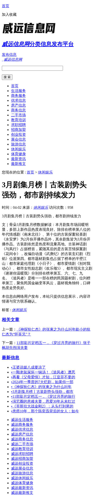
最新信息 (10, 357)
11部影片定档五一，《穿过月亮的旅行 (43, 396)
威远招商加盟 (22, 459)
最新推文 (18, 164)
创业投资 (18, 134)
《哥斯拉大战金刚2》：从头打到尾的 (42, 406)
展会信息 (18, 139)
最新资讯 (18, 159)
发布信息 (9, 55)
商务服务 (18, 96)
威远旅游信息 (22, 473)
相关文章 (10, 319)
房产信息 (18, 105)
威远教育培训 (22, 449)
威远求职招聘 (22, 454)
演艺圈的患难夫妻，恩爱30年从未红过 (43, 401)
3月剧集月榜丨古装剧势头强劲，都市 (42, 392)
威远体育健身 (22, 483)
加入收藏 (9, 14)
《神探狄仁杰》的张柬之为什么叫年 (41, 387)
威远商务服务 (22, 424)
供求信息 (18, 100)
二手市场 (18, 115)
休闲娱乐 (18, 149)
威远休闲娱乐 (22, 478)
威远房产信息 (22, 434)
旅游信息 (18, 144)
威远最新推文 (22, 493)
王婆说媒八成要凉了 (28, 367)
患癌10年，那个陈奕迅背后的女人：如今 (45, 411)
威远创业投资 (22, 463)
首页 (5, 6)
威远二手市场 (22, 444)
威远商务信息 (22, 439)
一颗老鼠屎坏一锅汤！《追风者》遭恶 (43, 372)
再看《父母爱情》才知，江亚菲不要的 (43, 377)
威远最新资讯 (22, 488)
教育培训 (18, 120)
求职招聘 (18, 125)
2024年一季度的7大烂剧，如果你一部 (42, 382)
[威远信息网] (30, 33)
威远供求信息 (22, 429)
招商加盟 (18, 130)
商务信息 (18, 110)
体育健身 (18, 154)
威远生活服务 (22, 420)
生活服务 (18, 91)
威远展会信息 (22, 468)
